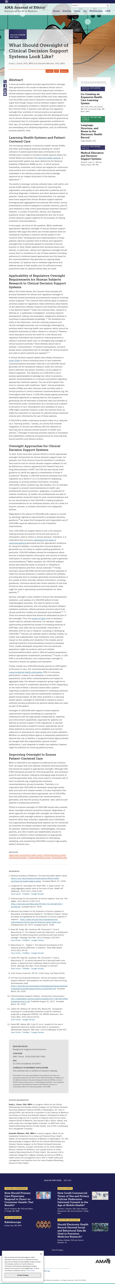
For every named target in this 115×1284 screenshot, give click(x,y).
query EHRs (14, 360)
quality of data (38, 618)
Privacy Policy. (31, 1270)
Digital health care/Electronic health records (25, 855)
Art (85, 11)
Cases (77, 11)
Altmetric (64, 71)
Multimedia (96, 11)
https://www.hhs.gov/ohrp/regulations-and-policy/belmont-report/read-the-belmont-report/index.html (36, 920)
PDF (56, 71)
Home (56, 11)
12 (65, 612)
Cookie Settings (44, 1271)
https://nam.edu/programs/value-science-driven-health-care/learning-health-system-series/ (35, 879)
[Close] (41, 1254)
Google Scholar (37, 894)
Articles (66, 11)
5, (48, 352)
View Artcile (16, 894)
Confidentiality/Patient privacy (39, 857)
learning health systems (49, 157)
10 (19, 520)
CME (108, 11)
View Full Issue (57, 1250)
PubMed (26, 894)
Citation (49, 71)
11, (62, 612)
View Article (16, 940)
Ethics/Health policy (59, 857)
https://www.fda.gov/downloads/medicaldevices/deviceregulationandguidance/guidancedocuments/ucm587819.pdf (39, 987)
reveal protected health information (25, 672)
